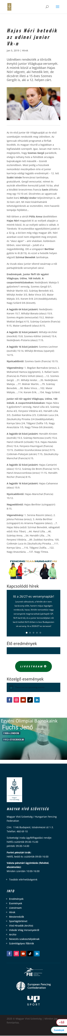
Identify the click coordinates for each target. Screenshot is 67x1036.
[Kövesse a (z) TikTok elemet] (30, 700)
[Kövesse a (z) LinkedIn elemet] (37, 700)
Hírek (25, 50)
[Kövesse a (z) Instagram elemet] (16, 700)
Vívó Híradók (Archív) (21, 925)
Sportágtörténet (18, 921)
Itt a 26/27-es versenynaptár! (33, 596)
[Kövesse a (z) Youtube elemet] (23, 700)
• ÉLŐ (61, 1022)
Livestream (31, 666)
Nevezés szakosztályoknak (24, 939)
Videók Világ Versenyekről (24, 930)
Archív (12, 934)
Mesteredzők (16, 916)
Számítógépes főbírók (21, 943)
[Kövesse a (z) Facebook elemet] (9, 700)
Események (15, 903)
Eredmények (16, 898)
